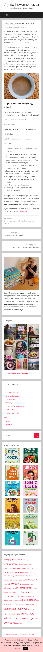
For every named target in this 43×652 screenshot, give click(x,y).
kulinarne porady (24, 588)
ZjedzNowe (18, 623)
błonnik (8, 568)
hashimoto (24, 584)
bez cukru (31, 560)
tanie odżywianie (30, 604)
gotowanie (15, 583)
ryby (37, 600)
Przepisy (9, 218)
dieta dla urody (9, 576)
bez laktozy (22, 564)
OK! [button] (25, 649)
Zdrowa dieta (10, 410)
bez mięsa (28, 564)
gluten (6, 584)
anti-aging (7, 560)
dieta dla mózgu (31, 573)
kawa (14, 588)
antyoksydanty (20, 559)
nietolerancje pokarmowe (15, 596)
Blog (6, 389)
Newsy (8, 421)
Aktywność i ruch (12, 393)
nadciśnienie (11, 592)
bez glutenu (11, 221)
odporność (29, 596)
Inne (5, 417)
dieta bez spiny (21, 573)
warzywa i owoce (15, 609)
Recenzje (9, 425)
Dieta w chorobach (13, 396)
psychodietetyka (18, 600)
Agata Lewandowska (21, 4)
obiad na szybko (21, 221)
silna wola (7, 604)
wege (16, 614)
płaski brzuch (29, 600)
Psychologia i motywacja (15, 406)
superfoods (18, 604)
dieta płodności (33, 576)
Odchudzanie (10, 399)
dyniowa (23, 211)
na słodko (22, 592)
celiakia (16, 568)
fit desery (31, 579)
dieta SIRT (7, 580)
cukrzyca (24, 568)
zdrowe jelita (26, 613)
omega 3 (11, 600)
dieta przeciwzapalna (21, 576)
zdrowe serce (11, 618)
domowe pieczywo (17, 580)
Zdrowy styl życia (12, 413)
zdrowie (24, 618)
